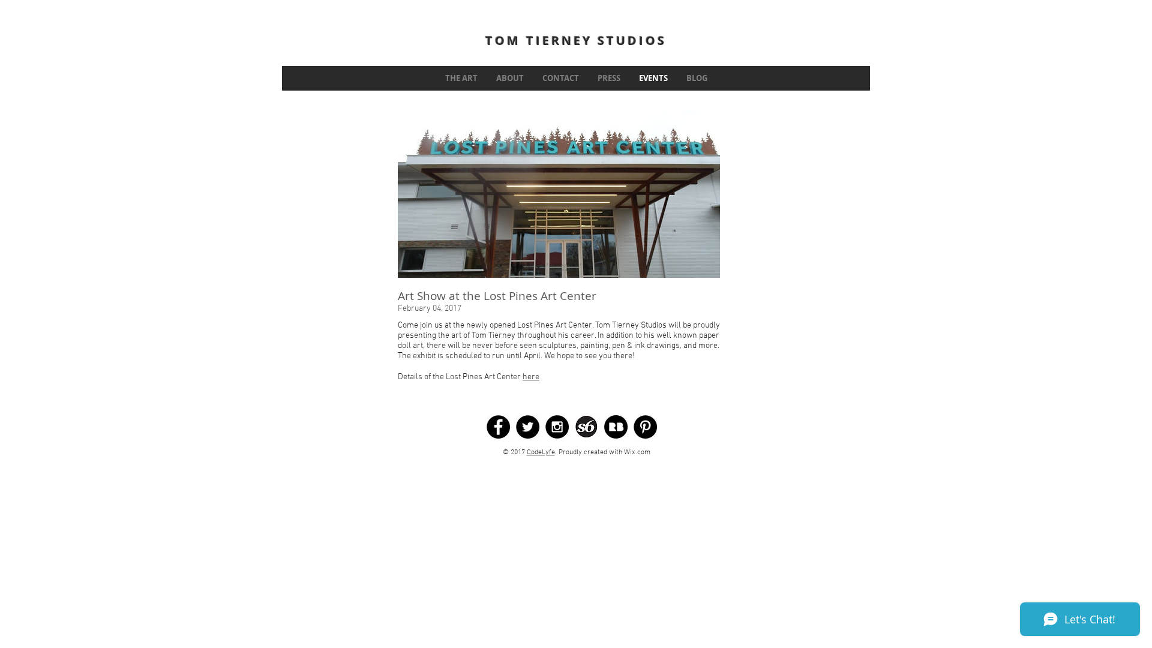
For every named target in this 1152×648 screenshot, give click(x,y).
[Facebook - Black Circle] (498, 427)
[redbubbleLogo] (616, 427)
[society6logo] (586, 427)
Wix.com (637, 452)
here (531, 377)
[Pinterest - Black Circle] (645, 427)
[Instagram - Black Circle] (557, 427)
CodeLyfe (541, 452)
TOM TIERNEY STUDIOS (576, 40)
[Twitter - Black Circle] (527, 427)
